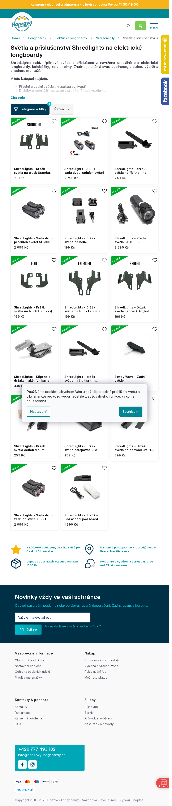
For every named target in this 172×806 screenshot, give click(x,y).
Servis (89, 712)
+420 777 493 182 (37, 749)
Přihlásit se (28, 629)
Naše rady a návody (99, 724)
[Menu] (154, 25)
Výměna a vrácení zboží (102, 666)
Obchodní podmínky (29, 660)
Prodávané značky (28, 677)
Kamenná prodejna (28, 718)
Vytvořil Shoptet (131, 800)
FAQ (18, 724)
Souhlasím (130, 411)
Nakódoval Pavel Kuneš (99, 800)
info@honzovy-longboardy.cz (41, 755)
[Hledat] (128, 25)
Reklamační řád (96, 671)
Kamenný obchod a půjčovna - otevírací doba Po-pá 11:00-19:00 (84, 4)
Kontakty (21, 707)
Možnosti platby (96, 677)
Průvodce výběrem (98, 718)
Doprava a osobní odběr (102, 660)
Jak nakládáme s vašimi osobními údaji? (72, 626)
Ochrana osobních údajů (32, 671)
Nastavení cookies (28, 666)
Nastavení (38, 411)
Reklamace (23, 712)
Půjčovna (91, 707)
